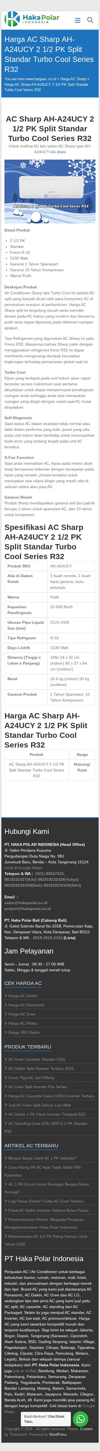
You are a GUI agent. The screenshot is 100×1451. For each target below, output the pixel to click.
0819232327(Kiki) (20, 879)
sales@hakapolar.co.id (26, 903)
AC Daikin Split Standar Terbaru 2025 (41, 1068)
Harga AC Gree (21, 1014)
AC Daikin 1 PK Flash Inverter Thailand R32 (46, 1114)
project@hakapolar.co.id (27, 908)
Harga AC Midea (22, 1023)
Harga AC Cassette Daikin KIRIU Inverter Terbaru (51, 1096)
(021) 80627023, (50, 873)
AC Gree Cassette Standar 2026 (36, 1059)
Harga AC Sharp (73, 79)
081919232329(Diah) (23, 885)
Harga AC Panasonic (26, 1005)
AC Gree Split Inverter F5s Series (37, 1087)
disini (61, 152)
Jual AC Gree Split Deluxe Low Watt (39, 1105)
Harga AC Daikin (22, 996)
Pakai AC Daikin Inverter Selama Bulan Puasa (48, 1210)
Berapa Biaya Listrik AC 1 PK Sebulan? (42, 1158)
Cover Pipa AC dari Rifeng (31, 1077)
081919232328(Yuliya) (58, 879)
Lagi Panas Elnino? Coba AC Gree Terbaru (46, 1201)
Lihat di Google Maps (23, 868)
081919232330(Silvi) (62, 885)
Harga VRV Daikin (24, 1032)
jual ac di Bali (24, 1371)
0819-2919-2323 (47, 938)
